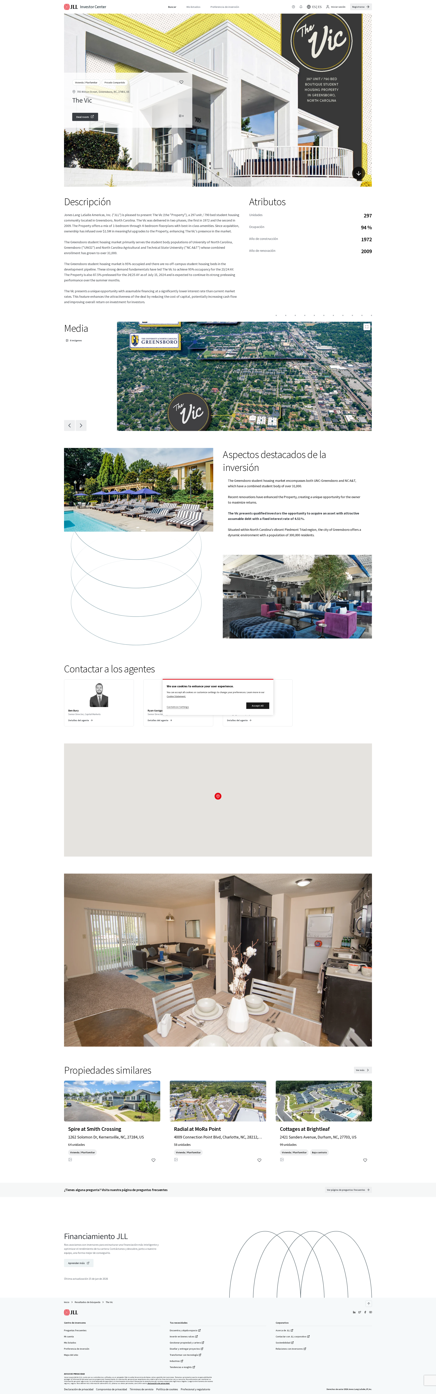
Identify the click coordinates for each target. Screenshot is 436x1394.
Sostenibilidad (283, 1342)
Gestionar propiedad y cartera (185, 1342)
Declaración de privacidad (78, 1389)
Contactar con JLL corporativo (291, 1336)
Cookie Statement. (176, 696)
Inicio (66, 1302)
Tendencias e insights (181, 1367)
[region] (218, 697)
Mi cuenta (69, 1336)
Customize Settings (178, 706)
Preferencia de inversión (76, 1348)
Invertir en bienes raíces (182, 1336)
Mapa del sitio (71, 1354)
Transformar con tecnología (184, 1354)
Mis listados (70, 1342)
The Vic (109, 1302)
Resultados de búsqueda (87, 1302)
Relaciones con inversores (289, 1348)
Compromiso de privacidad (111, 1389)
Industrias (175, 1361)
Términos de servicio (141, 1389)
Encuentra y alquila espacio (183, 1330)
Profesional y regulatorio (195, 1389)
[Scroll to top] (368, 1303)
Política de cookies (167, 1389)
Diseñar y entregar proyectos (185, 1348)
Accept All (258, 705)
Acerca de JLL (283, 1330)
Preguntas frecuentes (75, 1330)
